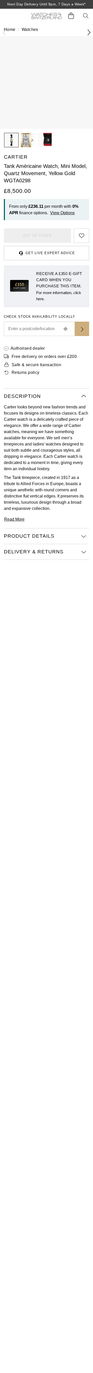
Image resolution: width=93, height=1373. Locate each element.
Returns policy (26, 372)
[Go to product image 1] (11, 140)
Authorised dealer (28, 348)
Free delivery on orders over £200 (44, 356)
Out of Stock (37, 235)
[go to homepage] (46, 16)
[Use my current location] (65, 329)
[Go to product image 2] (28, 140)
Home (10, 29)
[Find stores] (82, 329)
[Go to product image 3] (44, 140)
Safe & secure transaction (36, 365)
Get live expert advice (50, 253)
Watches (30, 29)
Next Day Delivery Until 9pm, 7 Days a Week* (46, 4)
